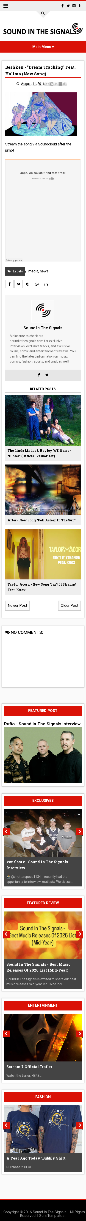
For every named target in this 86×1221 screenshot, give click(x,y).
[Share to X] (56, 84)
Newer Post (17, 605)
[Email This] (47, 84)
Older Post (69, 605)
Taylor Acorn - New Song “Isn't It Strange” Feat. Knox (42, 587)
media (33, 271)
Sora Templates (51, 1215)
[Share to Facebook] (60, 84)
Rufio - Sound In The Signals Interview (42, 723)
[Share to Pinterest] (65, 84)
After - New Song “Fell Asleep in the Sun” (42, 520)
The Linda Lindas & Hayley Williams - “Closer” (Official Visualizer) (39, 453)
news (44, 271)
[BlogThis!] (52, 84)
